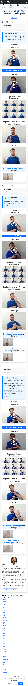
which (4, 625)
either (4, 636)
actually (5, 602)
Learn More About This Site (10, 590)
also (4, 612)
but (4, 615)
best (4, 664)
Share (14, 17)
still (4, 609)
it (3, 641)
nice (4, 648)
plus (4, 628)
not (4, 611)
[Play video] (14, 57)
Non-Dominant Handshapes (12, 350)
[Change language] (26, 2)
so (3, 606)
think (4, 646)
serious (5, 645)
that (4, 624)
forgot (4, 619)
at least (5, 620)
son (4, 666)
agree (4, 617)
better (4, 656)
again (4, 649)
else (4, 643)
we (3, 670)
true (4, 607)
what (4, 669)
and (4, 614)
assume (5, 672)
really (4, 604)
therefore (5, 659)
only (4, 633)
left (4, 662)
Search (20, 683)
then (4, 653)
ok (3, 638)
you (4, 667)
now (4, 635)
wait (4, 627)
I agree (5, 651)
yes (4, 630)
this (4, 622)
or (3, 661)
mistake (5, 658)
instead (5, 632)
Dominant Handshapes (12, 168)
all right (5, 601)
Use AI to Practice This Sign (14, 70)
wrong (4, 599)
